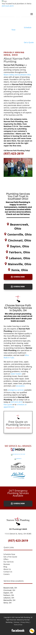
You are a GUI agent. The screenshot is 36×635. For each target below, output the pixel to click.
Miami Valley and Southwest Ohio (17, 74)
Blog (5, 567)
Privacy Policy (25, 622)
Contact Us (7, 572)
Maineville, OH (9, 600)
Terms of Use (18, 625)
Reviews (6, 564)
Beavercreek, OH (10, 588)
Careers (6, 574)
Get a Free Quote (10, 557)
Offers (5, 559)
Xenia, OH (7, 603)
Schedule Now (19, 277)
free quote (8, 404)
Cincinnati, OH (9, 590)
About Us (7, 569)
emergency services (16, 390)
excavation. (20, 386)
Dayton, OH (8, 593)
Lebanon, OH (8, 598)
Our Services (8, 562)
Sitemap (16, 622)
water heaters (16, 374)
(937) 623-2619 (7, 6)
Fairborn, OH (8, 595)
